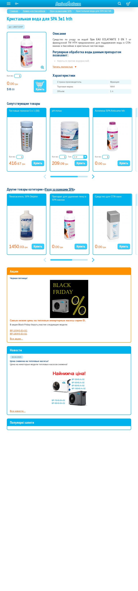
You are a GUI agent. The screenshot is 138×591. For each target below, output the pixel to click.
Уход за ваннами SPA (61, 11)
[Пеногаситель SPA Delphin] (27, 241)
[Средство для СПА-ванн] (112, 241)
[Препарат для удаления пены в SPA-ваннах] (69, 241)
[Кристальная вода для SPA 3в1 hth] (26, 51)
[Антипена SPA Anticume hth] (112, 153)
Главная (14, 11)
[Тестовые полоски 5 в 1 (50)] (27, 153)
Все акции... (16, 338)
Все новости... (18, 411)
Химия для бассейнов (34, 11)
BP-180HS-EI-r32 (18, 334)
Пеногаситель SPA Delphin (23, 196)
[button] (93, 176)
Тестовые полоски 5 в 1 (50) (24, 110)
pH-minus (57, 110)
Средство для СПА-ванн (108, 196)
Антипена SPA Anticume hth (110, 110)
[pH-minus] (69, 153)
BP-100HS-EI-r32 (18, 330)
